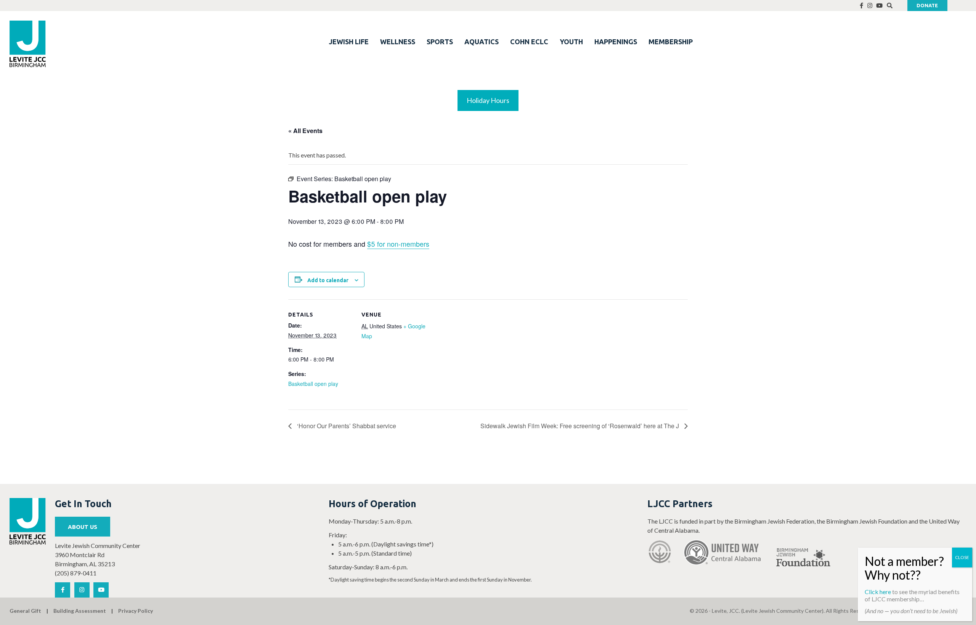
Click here (878, 591)
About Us (82, 527)
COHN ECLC (529, 41)
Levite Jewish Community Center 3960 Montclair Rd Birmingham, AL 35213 (97, 554)
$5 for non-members (398, 244)
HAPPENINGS (615, 41)
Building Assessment (79, 610)
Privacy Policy (135, 610)
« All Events (305, 130)
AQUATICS (481, 41)
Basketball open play (313, 383)
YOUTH (571, 41)
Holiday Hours (488, 100)
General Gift (25, 610)
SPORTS (440, 41)
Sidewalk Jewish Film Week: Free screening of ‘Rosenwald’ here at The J (580, 425)
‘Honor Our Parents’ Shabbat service (345, 425)
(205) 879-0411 (75, 573)
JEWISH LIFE (349, 41)
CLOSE (962, 557)
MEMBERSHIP (671, 41)
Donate (927, 5)
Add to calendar (327, 280)
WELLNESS (397, 41)
